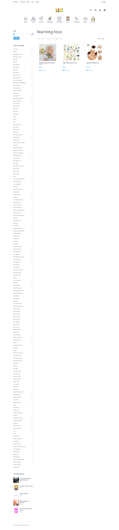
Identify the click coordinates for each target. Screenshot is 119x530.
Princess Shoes (17, 376)
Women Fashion (17, 464)
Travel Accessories (17, 438)
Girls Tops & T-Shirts (18, 270)
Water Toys (16, 454)
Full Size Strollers (17, 246)
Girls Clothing (16, 254)
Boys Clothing (16, 158)
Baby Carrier (16, 72)
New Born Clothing (17, 337)
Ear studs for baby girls (18, 215)
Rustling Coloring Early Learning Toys (47, 63)
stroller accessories (18, 412)
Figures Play (16, 238)
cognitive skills (16, 202)
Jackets (15, 277)
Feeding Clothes (17, 233)
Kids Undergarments (18, 293)
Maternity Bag (16, 311)
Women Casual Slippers (18, 459)
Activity (15, 51)
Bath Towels (16, 129)
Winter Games (16, 457)
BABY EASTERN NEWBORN (19, 83)
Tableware (15, 423)
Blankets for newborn (18, 153)
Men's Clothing (16, 316)
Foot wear (15, 241)
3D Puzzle (15, 49)
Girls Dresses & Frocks (18, 257)
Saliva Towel (16, 381)
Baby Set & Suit (17, 101)
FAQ (32, 2)
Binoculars (15, 145)
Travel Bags (16, 441)
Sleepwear (15, 399)
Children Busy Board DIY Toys (70, 63)
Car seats (15, 186)
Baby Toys (15, 111)
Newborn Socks (17, 340)
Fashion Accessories (18, 228)
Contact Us (15, 2)
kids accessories (17, 280)
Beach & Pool (16, 137)
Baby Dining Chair (17, 77)
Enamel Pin (16, 225)
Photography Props (17, 361)
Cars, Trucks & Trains (18, 189)
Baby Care (15, 70)
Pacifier (15, 350)
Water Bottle (16, 451)
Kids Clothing (16, 285)
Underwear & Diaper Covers (19, 446)
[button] (95, 10)
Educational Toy (17, 220)
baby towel (15, 109)
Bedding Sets (16, 140)
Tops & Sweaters (17, 428)
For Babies (15, 244)
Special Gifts (16, 407)
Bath (14, 122)
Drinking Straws (17, 212)
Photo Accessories (17, 358)
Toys (14, 431)
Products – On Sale (25, 2)
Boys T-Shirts (16, 171)
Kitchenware (16, 296)
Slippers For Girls (17, 402)
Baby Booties (16, 67)
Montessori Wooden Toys (92, 63)
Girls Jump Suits (17, 259)
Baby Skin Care (16, 103)
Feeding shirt (16, 236)
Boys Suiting (16, 168)
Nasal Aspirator (16, 335)
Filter (16, 38)
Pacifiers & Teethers (18, 353)
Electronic (15, 223)
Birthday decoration (18, 150)
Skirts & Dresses (17, 397)
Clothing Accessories (18, 199)
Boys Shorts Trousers (18, 166)
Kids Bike (15, 283)
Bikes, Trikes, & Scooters (19, 142)
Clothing (15, 197)
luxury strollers (16, 309)
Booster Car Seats (17, 155)
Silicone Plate (16, 394)
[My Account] (100, 10)
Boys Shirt (15, 163)
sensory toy (16, 389)
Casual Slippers (16, 194)
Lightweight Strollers (18, 306)
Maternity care (16, 314)
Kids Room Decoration (18, 290)
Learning (15, 301)
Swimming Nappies (17, 420)
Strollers (15, 415)
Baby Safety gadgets (18, 98)
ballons (15, 119)
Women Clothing (17, 462)
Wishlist (37, 2)
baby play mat (16, 96)
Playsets (15, 366)
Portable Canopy (17, 371)
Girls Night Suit (16, 262)
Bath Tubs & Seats (17, 135)
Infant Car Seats (17, 275)
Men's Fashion (16, 319)
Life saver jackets (17, 303)
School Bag (16, 384)
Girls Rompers (16, 264)
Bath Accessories (17, 124)
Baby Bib (15, 59)
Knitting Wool (16, 298)
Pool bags (15, 368)
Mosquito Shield (17, 329)
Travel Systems (17, 444)
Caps (14, 176)
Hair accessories (17, 272)
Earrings (15, 218)
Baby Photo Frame (17, 90)
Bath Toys (15, 132)
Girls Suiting (16, 267)
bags (14, 116)
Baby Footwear (16, 85)
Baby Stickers (16, 106)
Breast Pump (16, 174)
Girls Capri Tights (17, 251)
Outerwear (15, 348)
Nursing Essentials (17, 345)
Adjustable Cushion (17, 54)
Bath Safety (16, 127)
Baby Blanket (16, 64)
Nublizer (15, 342)
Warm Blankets (16, 449)
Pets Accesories (17, 355)
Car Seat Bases (17, 184)
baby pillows (16, 93)
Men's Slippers (16, 322)
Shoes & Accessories (18, 392)
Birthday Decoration (18, 148)
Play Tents (15, 363)
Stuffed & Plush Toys (18, 418)
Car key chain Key (17, 181)
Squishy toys (16, 410)
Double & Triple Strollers (19, 210)
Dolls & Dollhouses (17, 207)
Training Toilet (16, 436)
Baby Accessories (17, 57)
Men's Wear (16, 324)
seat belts (15, 386)
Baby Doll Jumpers (17, 80)
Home (38, 38)
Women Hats (16, 467)
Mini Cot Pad (16, 327)
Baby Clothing (16, 75)
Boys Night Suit (17, 161)
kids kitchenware (17, 288)
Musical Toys (16, 332)
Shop (43, 38)
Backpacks (16, 114)
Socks (14, 405)
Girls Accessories (17, 249)
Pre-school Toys (17, 373)
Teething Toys (16, 425)
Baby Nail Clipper (17, 88)
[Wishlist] (91, 10)
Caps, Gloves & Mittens (18, 179)
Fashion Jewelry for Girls (19, 231)
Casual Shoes (16, 192)
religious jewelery (17, 379)
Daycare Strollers (17, 205)
